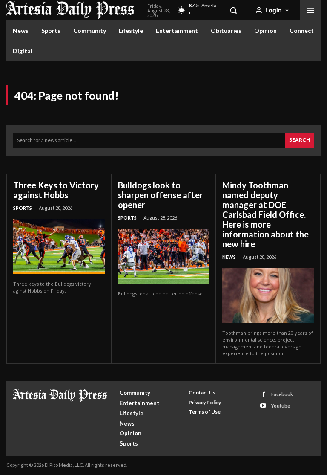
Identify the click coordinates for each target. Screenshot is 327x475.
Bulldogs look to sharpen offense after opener (160, 195)
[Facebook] (263, 394)
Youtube (280, 405)
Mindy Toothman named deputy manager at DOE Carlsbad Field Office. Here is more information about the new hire (265, 214)
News (229, 257)
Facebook (282, 394)
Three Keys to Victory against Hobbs (56, 190)
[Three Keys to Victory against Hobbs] (59, 246)
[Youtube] (263, 405)
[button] (233, 10)
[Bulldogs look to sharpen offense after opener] (163, 256)
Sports (22, 208)
